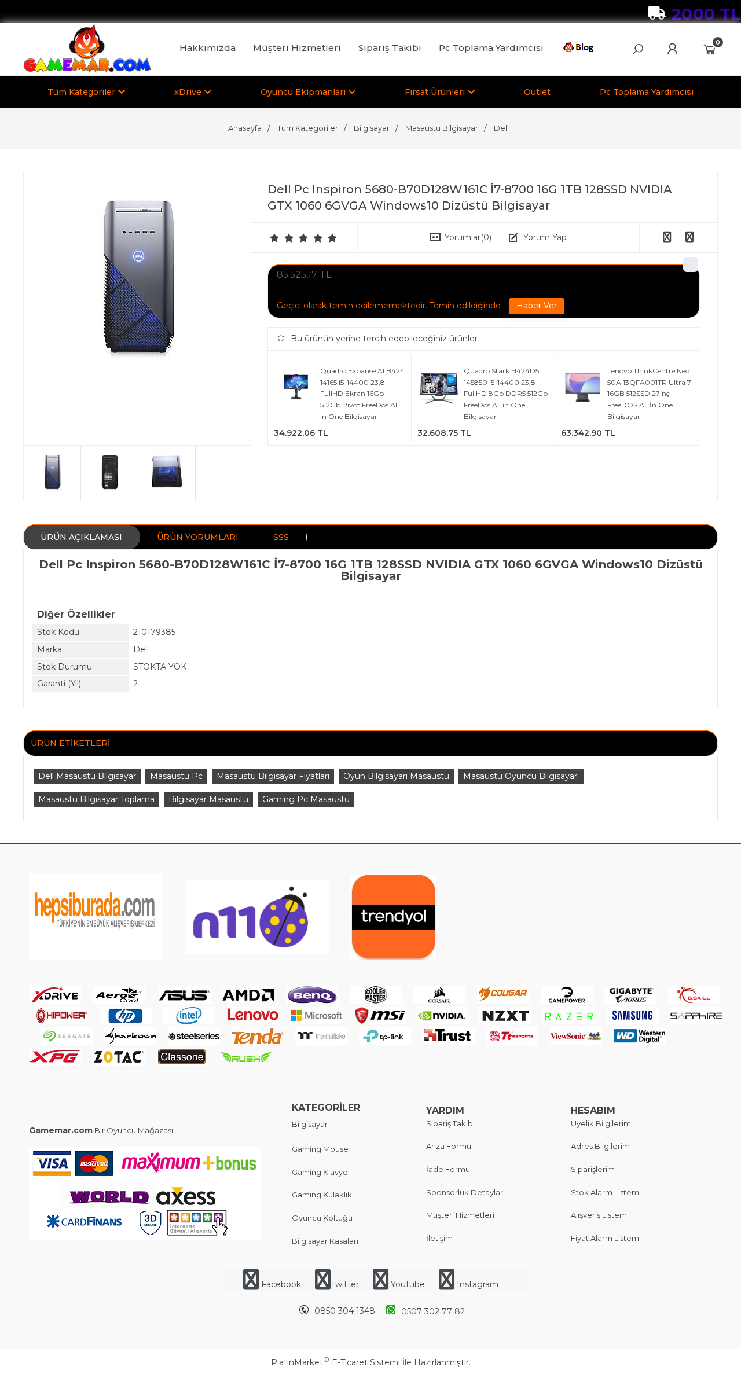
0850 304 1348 (344, 1311)
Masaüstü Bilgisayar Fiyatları (273, 776)
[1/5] (274, 238)
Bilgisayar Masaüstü (208, 799)
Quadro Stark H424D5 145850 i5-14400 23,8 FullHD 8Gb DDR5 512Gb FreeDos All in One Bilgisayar (506, 393)
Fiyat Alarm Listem (605, 1238)
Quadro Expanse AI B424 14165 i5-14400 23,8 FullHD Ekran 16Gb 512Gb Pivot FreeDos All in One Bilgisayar (362, 393)
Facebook (281, 1284)
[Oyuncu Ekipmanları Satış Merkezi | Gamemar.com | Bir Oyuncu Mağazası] (87, 69)
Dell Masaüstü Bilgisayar (87, 776)
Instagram (476, 1284)
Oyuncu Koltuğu (322, 1217)
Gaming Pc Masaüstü (306, 799)
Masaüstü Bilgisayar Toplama (96, 799)
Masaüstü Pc (176, 776)
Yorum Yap (545, 237)
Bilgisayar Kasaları (325, 1241)
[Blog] (580, 49)
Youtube (408, 1284)
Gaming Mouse (320, 1148)
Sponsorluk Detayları (465, 1192)
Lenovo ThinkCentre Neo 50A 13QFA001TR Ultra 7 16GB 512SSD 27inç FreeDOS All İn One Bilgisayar (649, 393)
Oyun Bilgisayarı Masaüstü (396, 776)
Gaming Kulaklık (322, 1194)
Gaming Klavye (320, 1172)
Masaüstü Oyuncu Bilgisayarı (521, 776)
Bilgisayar (310, 1124)
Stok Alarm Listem (605, 1192)
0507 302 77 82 (433, 1311)
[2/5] (281, 238)
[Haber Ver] (536, 306)
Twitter (345, 1284)
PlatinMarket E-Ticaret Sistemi (335, 1362)
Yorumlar (468, 237)
